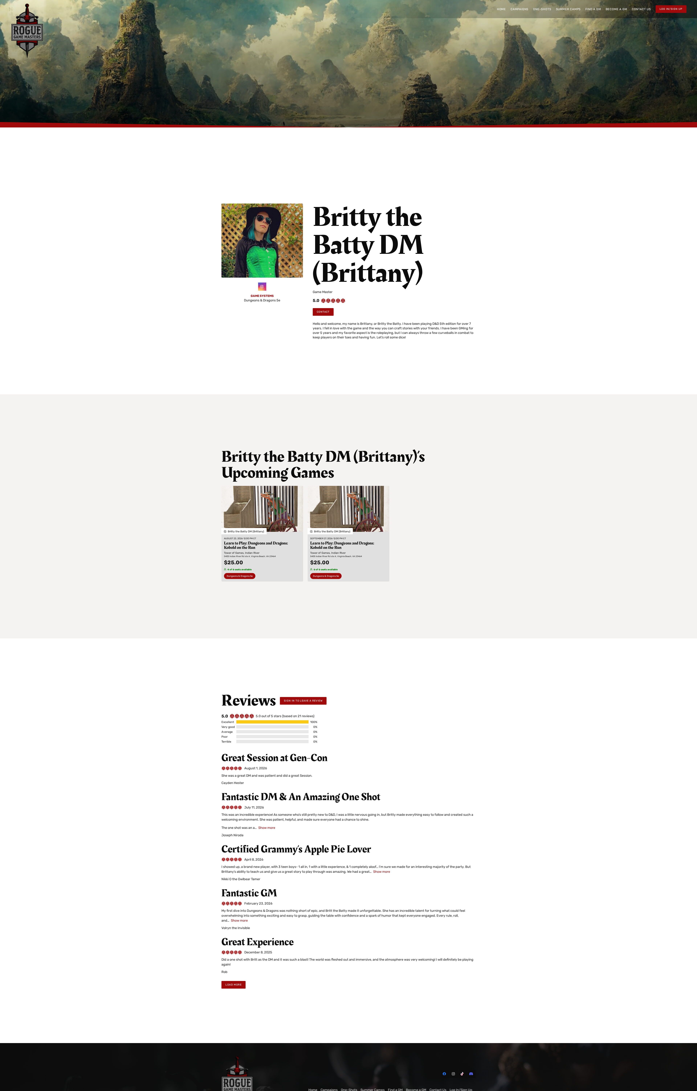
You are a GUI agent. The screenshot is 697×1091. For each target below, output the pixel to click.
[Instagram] (262, 287)
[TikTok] (462, 1074)
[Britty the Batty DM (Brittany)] (262, 206)
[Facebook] (445, 1074)
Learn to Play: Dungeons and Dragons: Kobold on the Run (256, 545)
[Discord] (471, 1074)
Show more (266, 828)
